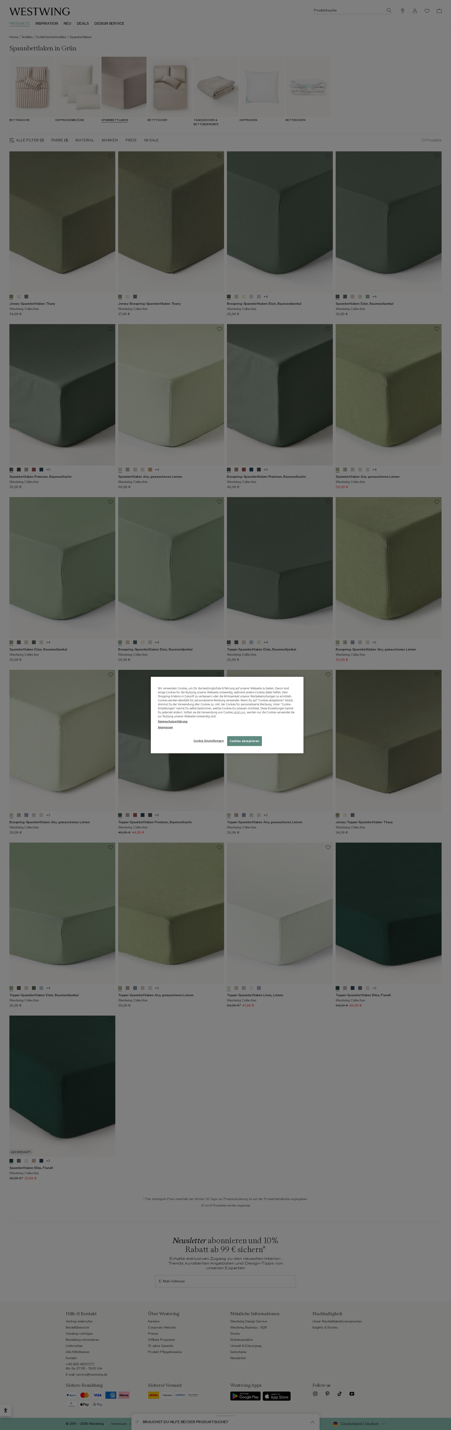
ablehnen (239, 712)
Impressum (165, 727)
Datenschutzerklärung (172, 721)
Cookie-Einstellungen (209, 740)
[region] (227, 715)
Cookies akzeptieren (244, 741)
